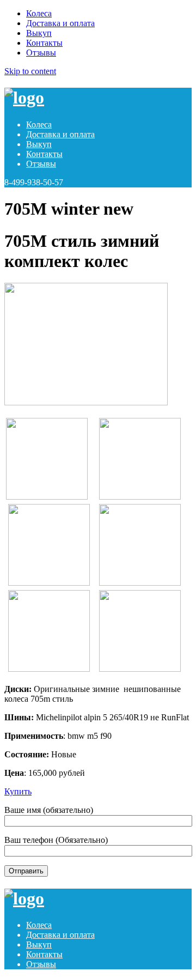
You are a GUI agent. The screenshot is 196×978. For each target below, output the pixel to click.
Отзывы (41, 52)
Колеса (39, 13)
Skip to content (30, 71)
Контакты (44, 42)
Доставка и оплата (60, 23)
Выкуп (39, 33)
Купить (18, 791)
